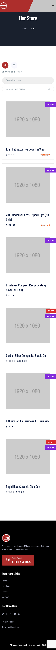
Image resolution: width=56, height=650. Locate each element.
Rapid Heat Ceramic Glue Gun (23, 486)
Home (24, 29)
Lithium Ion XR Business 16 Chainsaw (27, 421)
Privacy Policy (8, 622)
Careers (5, 591)
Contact (5, 597)
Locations (6, 586)
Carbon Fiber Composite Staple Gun (26, 355)
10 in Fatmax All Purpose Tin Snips (26, 149)
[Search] (49, 89)
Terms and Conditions (11, 627)
